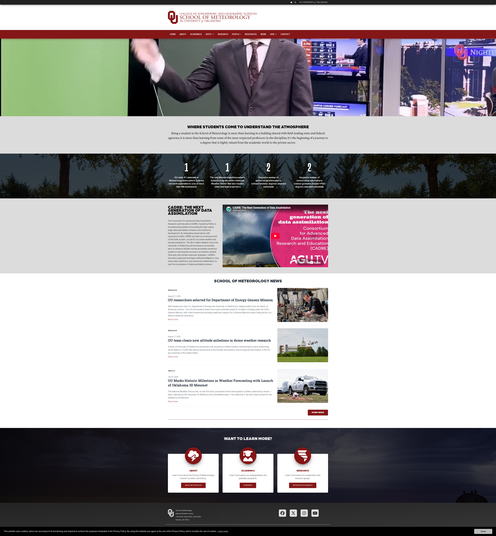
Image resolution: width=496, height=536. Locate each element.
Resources (251, 34)
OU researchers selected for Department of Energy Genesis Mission (220, 300)
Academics (196, 34)
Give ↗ (273, 34)
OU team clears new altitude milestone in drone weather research (219, 340)
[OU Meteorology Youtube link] (315, 513)
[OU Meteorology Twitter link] (293, 513)
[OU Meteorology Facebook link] (282, 513)
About (183, 34)
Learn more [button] (223, 531)
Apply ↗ (210, 34)
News (263, 34)
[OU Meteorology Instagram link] (304, 513)
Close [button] (483, 531)
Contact (285, 34)
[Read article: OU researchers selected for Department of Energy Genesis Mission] (302, 305)
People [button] (235, 34)
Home (173, 34)
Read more (173, 319)
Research (223, 34)
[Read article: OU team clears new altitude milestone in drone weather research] (302, 345)
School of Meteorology (184, 510)
